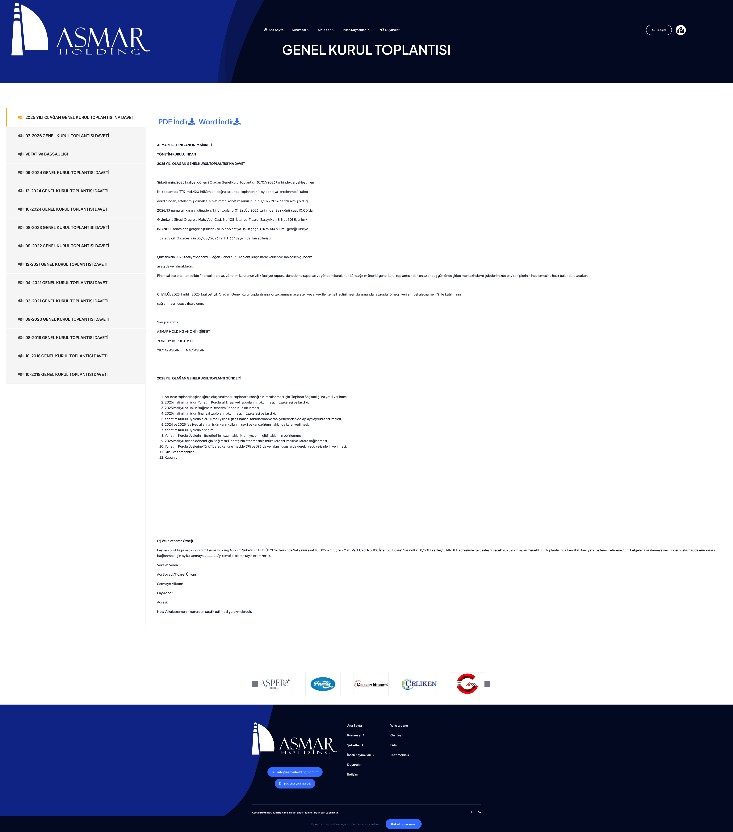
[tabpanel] (436, 366)
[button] (255, 684)
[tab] (76, 117)
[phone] (479, 811)
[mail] (472, 811)
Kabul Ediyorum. (403, 824)
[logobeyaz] (81, 3)
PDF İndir (172, 121)
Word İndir (215, 121)
